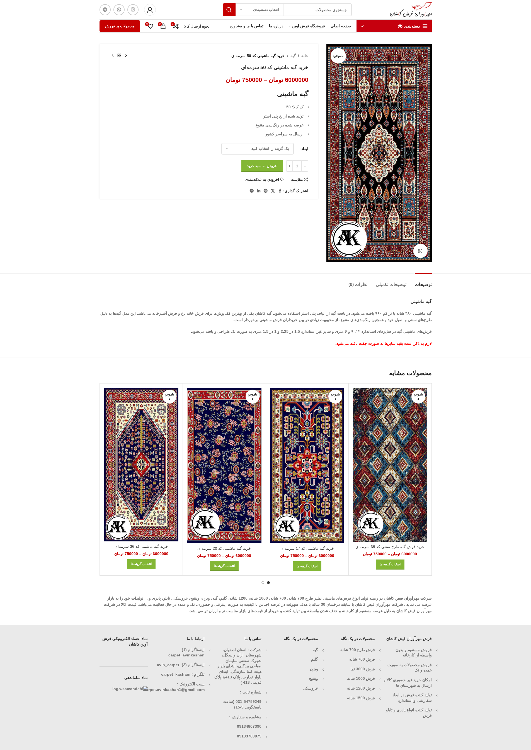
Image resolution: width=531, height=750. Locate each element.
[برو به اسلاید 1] (268, 582)
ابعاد (304, 148)
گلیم (314, 659)
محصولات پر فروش (120, 26)
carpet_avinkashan (186, 655)
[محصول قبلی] (126, 55)
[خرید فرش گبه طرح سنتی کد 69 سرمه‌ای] (390, 465)
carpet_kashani (175, 674)
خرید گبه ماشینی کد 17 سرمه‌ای (307, 548)
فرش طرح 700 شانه (357, 650)
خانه (304, 55)
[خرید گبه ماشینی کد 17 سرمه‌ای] (307, 465)
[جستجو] (229, 9)
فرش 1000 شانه (361, 678)
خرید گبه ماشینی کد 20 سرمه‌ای (224, 548)
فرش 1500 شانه (360, 698)
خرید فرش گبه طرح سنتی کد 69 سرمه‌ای (390, 546)
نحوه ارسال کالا (197, 26)
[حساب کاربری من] (150, 9)
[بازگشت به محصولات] (119, 55)
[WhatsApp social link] (119, 9)
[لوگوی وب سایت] (411, 9)
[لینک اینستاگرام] (133, 9)
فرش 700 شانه (362, 659)
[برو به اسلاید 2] (262, 582)
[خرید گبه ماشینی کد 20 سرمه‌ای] (224, 465)
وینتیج (313, 678)
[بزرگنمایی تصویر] (420, 251)
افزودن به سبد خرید (262, 166)
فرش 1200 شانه (361, 688)
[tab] (423, 281)
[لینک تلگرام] (105, 9)
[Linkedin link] (258, 191)
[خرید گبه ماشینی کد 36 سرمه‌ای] (141, 464)
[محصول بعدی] (112, 55)
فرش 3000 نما (362, 669)
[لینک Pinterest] (265, 191)
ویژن (314, 669)
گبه (293, 55)
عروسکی (310, 688)
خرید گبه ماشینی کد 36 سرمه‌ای (141, 546)
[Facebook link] (280, 191)
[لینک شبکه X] (273, 191)
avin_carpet (168, 665)
